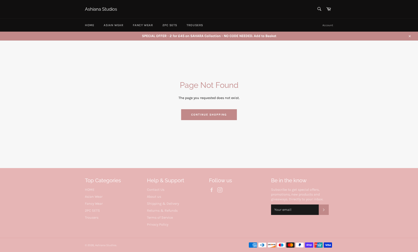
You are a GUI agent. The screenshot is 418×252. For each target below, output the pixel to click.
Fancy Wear (143, 25)
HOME (89, 25)
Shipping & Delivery (163, 203)
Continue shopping (209, 114)
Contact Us (155, 189)
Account (327, 25)
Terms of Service (160, 217)
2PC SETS (169, 25)
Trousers (195, 25)
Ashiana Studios (101, 9)
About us (154, 196)
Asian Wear (113, 25)
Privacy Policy (157, 224)
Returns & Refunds (162, 210)
